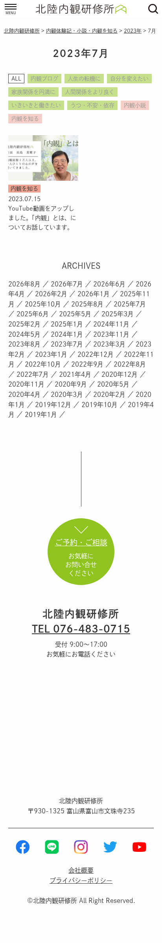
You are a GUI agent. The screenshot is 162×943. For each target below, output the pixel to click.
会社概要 (81, 870)
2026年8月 (24, 284)
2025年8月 (87, 304)
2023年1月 (51, 354)
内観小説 (135, 105)
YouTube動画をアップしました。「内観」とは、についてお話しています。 (42, 217)
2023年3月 (109, 344)
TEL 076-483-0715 (81, 629)
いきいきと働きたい (36, 105)
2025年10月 (43, 304)
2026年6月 (109, 284)
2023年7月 (67, 344)
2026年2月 (51, 294)
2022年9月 (87, 364)
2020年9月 (71, 384)
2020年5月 (113, 384)
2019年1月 (41, 414)
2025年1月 (67, 324)
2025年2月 (24, 324)
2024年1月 (67, 334)
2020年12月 (119, 374)
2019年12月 (53, 405)
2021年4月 (75, 374)
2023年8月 (24, 344)
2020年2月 (109, 394)
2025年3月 (117, 314)
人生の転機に (84, 78)
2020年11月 (26, 384)
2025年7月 (130, 304)
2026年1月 (93, 294)
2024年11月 (111, 324)
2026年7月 (67, 284)
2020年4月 (24, 394)
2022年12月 (95, 354)
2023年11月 (111, 334)
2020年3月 (67, 394)
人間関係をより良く (89, 92)
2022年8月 (130, 364)
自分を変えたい (129, 78)
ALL (16, 78)
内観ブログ (44, 78)
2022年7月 (33, 374)
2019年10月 (99, 405)
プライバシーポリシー (81, 880)
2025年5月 (75, 314)
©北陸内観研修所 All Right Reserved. (81, 900)
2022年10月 (43, 364)
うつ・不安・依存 (92, 105)
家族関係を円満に (33, 92)
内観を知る (25, 118)
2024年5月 (24, 334)
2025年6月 (33, 314)
